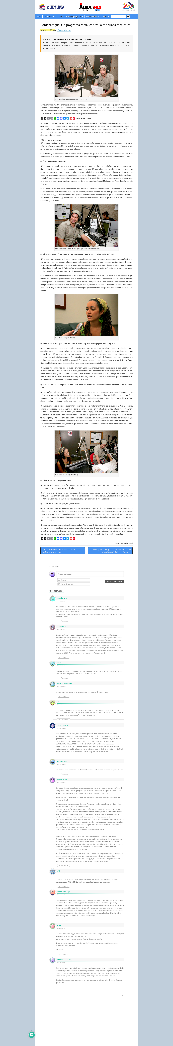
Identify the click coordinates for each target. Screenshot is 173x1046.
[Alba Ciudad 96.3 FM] (86, 7)
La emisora (48, 17)
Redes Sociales (91, 17)
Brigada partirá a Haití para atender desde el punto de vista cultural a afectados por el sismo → (112, 551)
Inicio (39, 17)
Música (60, 17)
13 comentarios (64, 30)
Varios (105, 17)
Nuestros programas (73, 17)
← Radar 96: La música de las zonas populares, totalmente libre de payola (59, 551)
